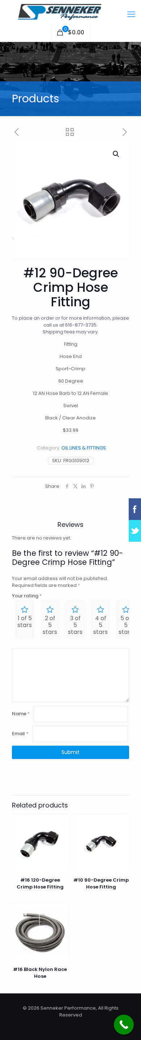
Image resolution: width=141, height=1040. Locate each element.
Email (20, 733)
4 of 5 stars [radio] (100, 625)
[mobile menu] (131, 14)
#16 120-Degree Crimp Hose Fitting (40, 883)
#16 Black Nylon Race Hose (40, 973)
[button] (116, 154)
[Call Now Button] (124, 1025)
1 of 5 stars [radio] (24, 621)
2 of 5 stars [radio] (50, 625)
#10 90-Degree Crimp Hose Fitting (101, 883)
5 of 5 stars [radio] (126, 625)
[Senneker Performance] (70, 12)
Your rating (27, 595)
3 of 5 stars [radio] (75, 625)
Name (21, 713)
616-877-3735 (81, 324)
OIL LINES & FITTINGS (83, 447)
